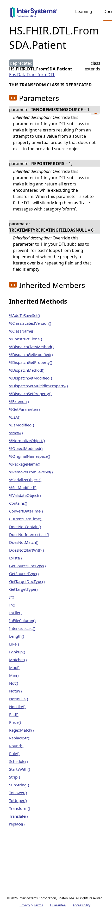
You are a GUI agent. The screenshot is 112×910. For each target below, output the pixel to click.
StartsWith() (19, 769)
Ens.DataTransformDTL (32, 74)
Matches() (18, 659)
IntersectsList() (22, 628)
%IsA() (15, 417)
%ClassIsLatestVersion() (30, 323)
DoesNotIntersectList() (29, 534)
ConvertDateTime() (26, 511)
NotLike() (17, 706)
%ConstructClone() (25, 338)
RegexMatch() (21, 730)
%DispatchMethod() (27, 370)
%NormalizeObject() (27, 440)
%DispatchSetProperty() (30, 393)
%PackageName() (24, 464)
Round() (16, 745)
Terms (38, 905)
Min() (14, 675)
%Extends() (19, 401)
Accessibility (81, 905)
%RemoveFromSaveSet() (31, 471)
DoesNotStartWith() (26, 550)
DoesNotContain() (25, 526)
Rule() (14, 753)
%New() (16, 432)
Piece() (15, 722)
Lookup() (17, 651)
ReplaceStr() (19, 737)
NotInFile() (18, 698)
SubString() (19, 784)
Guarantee (58, 905)
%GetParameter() (24, 409)
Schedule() (18, 761)
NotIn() (15, 691)
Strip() (14, 777)
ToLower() (18, 792)
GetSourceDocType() (27, 565)
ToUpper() (18, 800)
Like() (14, 644)
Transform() (19, 808)
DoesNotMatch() (24, 542)
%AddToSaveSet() (24, 315)
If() (11, 597)
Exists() (15, 558)
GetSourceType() (24, 573)
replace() (17, 824)
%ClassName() (22, 331)
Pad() (13, 714)
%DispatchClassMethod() (31, 346)
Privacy (25, 905)
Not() (13, 683)
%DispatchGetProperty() (30, 362)
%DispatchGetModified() (31, 354)
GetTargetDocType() (27, 581)
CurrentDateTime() (25, 518)
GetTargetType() (23, 589)
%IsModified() (21, 424)
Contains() (18, 503)
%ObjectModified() (26, 448)
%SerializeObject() (25, 479)
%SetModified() (22, 487)
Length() (16, 636)
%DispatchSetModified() (30, 378)
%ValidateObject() (25, 495)
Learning (83, 11)
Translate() (18, 816)
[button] (13, 98)
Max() (14, 667)
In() (12, 604)
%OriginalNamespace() (29, 456)
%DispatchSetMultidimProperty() (38, 385)
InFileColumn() (22, 620)
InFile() (15, 612)
